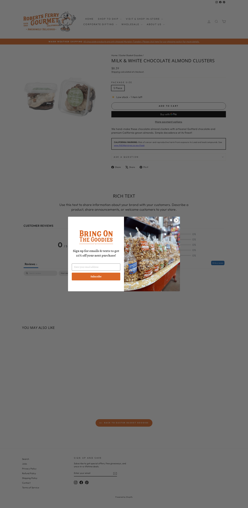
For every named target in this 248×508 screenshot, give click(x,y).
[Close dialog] (176, 220)
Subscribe (96, 276)
